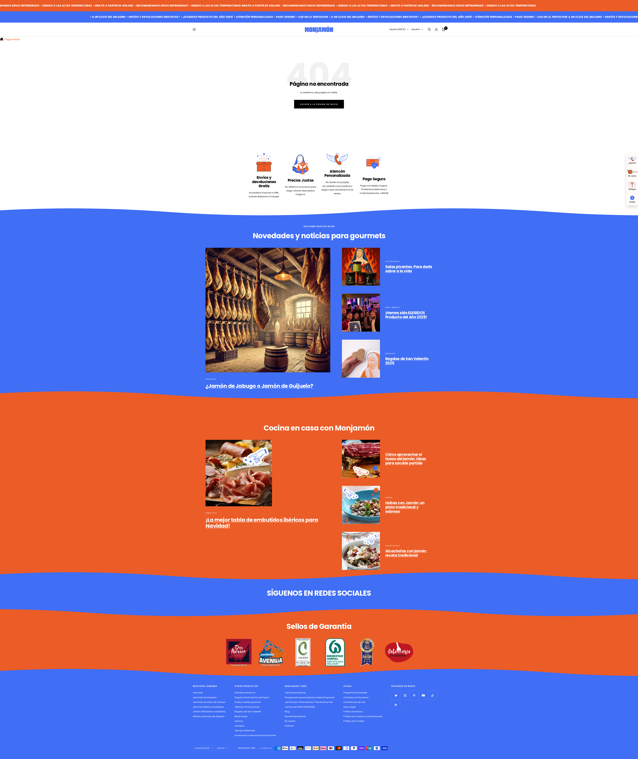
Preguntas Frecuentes (355, 692)
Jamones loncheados (205, 697)
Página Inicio (12, 39)
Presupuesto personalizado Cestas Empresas (310, 697)
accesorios (392, 261)
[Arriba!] (632, 197)
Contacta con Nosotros (356, 697)
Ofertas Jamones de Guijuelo (208, 716)
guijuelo (211, 379)
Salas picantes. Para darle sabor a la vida (408, 269)
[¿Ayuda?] (632, 158)
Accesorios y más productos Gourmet (255, 735)
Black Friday (241, 716)
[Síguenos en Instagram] (405, 695)
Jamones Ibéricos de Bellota (208, 706)
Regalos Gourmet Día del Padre (252, 697)
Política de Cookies (353, 721)
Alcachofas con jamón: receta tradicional (406, 553)
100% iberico (392, 307)
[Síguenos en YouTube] (423, 695)
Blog (287, 711)
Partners (289, 725)
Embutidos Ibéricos (245, 692)
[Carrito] (443, 29)
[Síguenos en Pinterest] (414, 695)
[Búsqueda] (429, 29)
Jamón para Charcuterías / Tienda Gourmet (309, 702)
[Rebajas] (632, 184)
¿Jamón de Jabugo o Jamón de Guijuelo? (259, 386)
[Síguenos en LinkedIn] (395, 704)
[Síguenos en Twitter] (395, 695)
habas (388, 497)
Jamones (198, 692)
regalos (390, 353)
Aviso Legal (349, 706)
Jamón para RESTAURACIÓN (300, 706)
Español (416, 29)
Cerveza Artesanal (245, 730)
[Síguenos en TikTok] (432, 695)
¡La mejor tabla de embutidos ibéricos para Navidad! (262, 523)
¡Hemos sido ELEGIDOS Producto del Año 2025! (406, 315)
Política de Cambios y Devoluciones (362, 716)
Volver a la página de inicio (319, 104)
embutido (211, 513)
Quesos (239, 721)
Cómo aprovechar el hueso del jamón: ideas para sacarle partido (405, 459)
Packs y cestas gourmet (248, 702)
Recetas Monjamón (295, 716)
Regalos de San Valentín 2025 (407, 361)
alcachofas (392, 545)
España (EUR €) (397, 29)
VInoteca (239, 725)
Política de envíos (353, 711)
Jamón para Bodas (295, 692)
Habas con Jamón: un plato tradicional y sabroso (404, 507)
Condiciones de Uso (354, 702)
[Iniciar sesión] (436, 29)
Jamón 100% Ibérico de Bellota (209, 711)
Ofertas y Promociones (247, 706)
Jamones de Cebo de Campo (209, 702)
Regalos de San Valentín (248, 711)
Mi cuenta (290, 721)
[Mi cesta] (632, 171)
